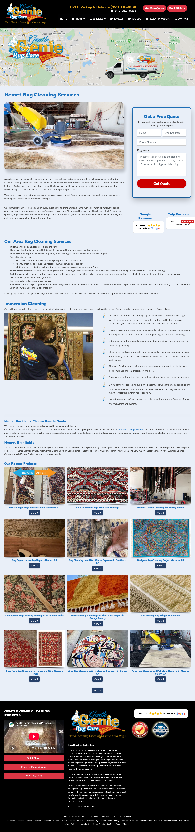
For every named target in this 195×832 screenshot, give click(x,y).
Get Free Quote (154, 8)
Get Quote (161, 183)
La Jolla (64, 820)
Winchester (86, 824)
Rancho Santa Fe (170, 820)
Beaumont (10, 820)
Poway (116, 820)
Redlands (124, 820)
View (34, 512)
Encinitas (37, 820)
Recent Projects (159, 18)
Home (63, 18)
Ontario (103, 820)
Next (96, 690)
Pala (110, 820)
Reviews (118, 18)
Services (98, 18)
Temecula (158, 820)
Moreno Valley (92, 820)
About (78, 18)
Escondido (47, 820)
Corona (29, 820)
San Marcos (184, 820)
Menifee (72, 820)
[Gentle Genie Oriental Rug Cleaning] (26, 14)
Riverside (134, 820)
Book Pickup (177, 8)
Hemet (56, 820)
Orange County (98, 824)
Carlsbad (20, 820)
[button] (148, 227)
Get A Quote (34, 758)
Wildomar (75, 824)
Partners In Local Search (121, 816)
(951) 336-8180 (33, 776)
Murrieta (81, 820)
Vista (67, 824)
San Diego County (114, 824)
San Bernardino (146, 820)
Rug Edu (136, 18)
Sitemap (126, 824)
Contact (183, 18)
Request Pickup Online (34, 767)
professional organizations (131, 429)
